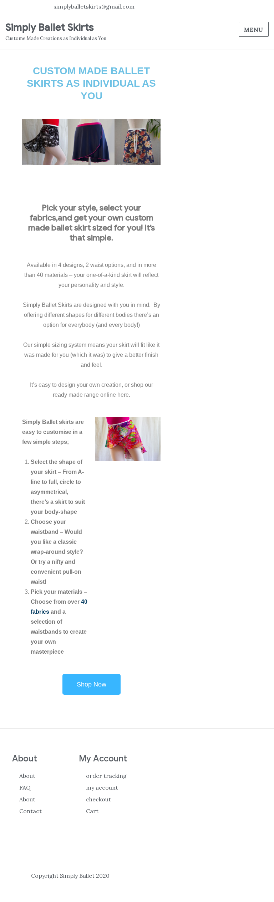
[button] (29, 142)
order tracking (106, 775)
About (27, 775)
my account (102, 787)
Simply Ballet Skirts (49, 27)
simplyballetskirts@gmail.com (94, 6)
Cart (92, 811)
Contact (30, 811)
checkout (98, 799)
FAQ (25, 787)
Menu (253, 29)
